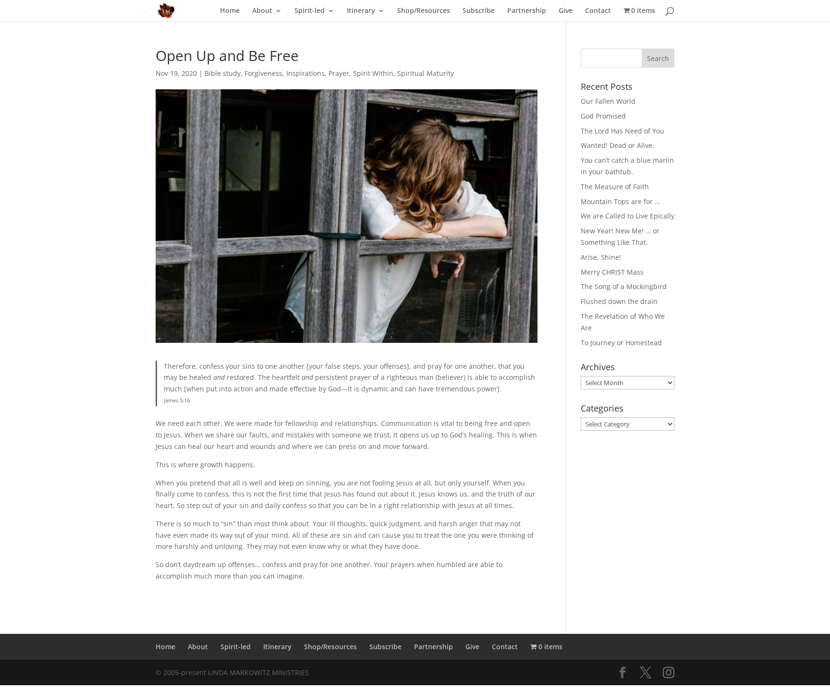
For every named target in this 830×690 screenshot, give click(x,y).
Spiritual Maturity (425, 73)
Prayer (339, 73)
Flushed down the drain (619, 301)
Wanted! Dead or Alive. (617, 145)
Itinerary (361, 11)
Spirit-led (309, 11)
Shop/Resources (423, 11)
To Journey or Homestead (621, 342)
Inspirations (305, 73)
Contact (598, 11)
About (262, 11)
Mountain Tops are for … (620, 201)
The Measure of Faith (615, 186)
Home (230, 11)
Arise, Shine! (601, 257)
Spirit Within (373, 73)
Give (566, 11)
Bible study (223, 73)
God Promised (603, 116)
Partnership (526, 11)
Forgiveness (263, 73)
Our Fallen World (608, 101)
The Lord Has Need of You (622, 130)
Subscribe (479, 11)
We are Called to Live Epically (627, 215)
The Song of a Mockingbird (624, 286)
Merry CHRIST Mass (612, 272)
